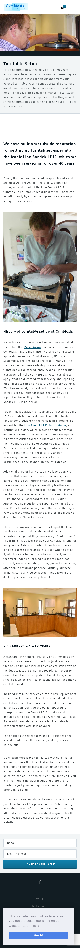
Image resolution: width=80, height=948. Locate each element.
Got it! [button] (38, 935)
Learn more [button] (31, 925)
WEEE (40, 899)
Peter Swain (32, 347)
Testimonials (40, 906)
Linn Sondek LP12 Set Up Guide (45, 425)
